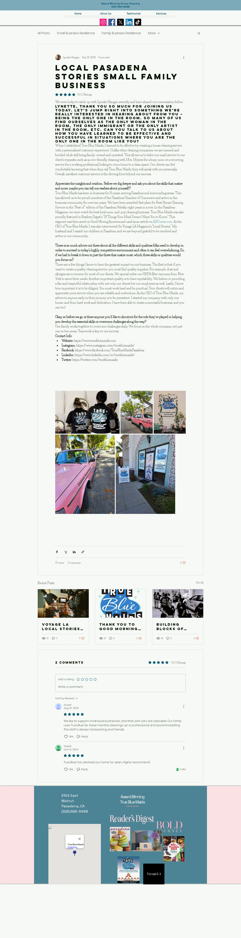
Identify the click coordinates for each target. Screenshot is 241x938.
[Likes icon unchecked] (66, 736)
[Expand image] (87, 412)
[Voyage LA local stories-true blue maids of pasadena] (63, 603)
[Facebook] (111, 22)
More (152, 33)
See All (199, 582)
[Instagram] (103, 22)
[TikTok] (137, 22)
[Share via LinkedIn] (74, 552)
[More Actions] (184, 706)
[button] (199, 33)
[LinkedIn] (129, 22)
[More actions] (184, 57)
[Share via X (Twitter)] (65, 552)
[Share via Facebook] (57, 552)
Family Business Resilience (121, 33)
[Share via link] (83, 552)
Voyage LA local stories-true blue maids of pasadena (62, 626)
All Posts (44, 33)
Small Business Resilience (76, 33)
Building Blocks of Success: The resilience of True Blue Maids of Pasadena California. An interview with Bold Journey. (176, 626)
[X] (120, 22)
